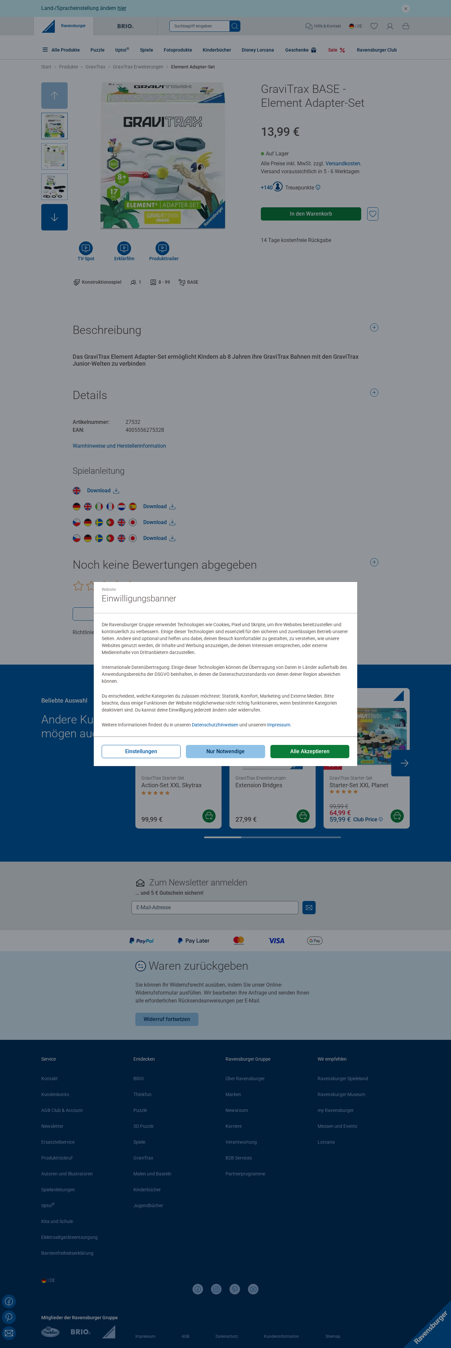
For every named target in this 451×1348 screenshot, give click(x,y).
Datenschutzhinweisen (215, 724)
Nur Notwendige (225, 751)
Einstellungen (141, 751)
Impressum (278, 724)
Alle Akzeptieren (310, 751)
